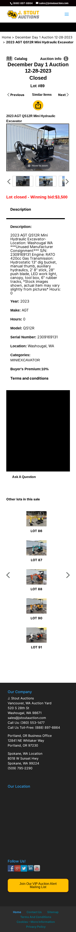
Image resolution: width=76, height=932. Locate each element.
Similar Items (42, 94)
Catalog (20, 59)
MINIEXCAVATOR (25, 360)
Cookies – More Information (36, 921)
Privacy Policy (36, 926)
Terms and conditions (29, 378)
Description (20, 209)
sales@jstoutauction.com (27, 718)
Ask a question (24, 477)
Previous (17, 95)
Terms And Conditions (35, 917)
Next (62, 95)
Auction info (50, 59)
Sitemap (53, 912)
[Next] (60, 147)
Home (17, 912)
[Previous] (15, 147)
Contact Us (34, 912)
